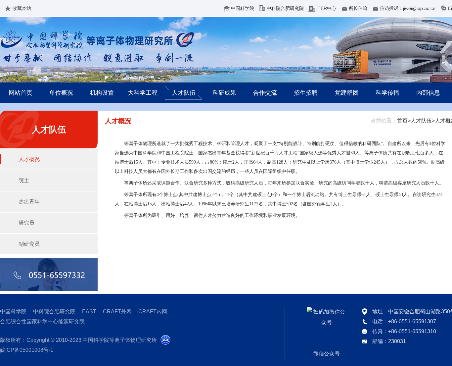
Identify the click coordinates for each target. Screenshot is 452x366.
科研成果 (224, 92)
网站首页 (20, 92)
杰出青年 (29, 201)
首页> (404, 121)
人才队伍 (184, 92)
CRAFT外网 (117, 311)
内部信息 (428, 92)
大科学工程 (143, 92)
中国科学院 (242, 8)
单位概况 (61, 92)
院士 (24, 180)
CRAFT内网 (152, 311)
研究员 (26, 223)
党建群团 (347, 92)
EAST (89, 311)
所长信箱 (358, 8)
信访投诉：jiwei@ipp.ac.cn (407, 8)
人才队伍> (423, 121)
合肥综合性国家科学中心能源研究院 (42, 321)
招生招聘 (306, 92)
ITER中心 (326, 8)
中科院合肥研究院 (285, 8)
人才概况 (29, 159)
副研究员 (29, 244)
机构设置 (102, 92)
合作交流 (265, 92)
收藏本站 (22, 8)
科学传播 (387, 92)
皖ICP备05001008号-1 (26, 350)
